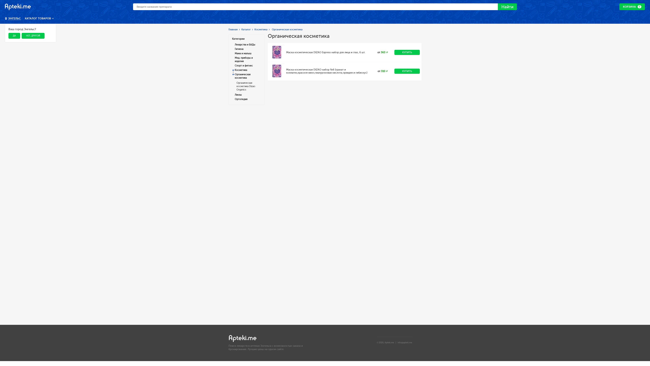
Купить (407, 52)
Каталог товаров (38, 18)
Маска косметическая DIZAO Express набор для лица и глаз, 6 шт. (325, 52)
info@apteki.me (405, 342)
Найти (507, 6)
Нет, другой (33, 35)
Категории (238, 38)
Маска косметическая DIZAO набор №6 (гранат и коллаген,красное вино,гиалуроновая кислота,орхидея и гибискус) (326, 71)
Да (14, 35)
